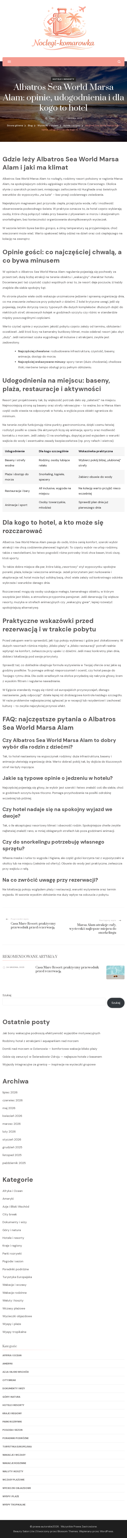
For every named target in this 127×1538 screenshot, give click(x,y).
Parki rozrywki (12, 1254)
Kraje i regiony (12, 1246)
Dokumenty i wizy (14, 1222)
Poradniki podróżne (15, 1269)
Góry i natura (11, 1230)
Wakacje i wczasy (14, 1285)
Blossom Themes (68, 1531)
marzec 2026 (11, 1124)
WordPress (106, 1531)
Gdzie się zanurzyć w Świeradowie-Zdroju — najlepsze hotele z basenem (52, 1057)
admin (52, 118)
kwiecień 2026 (12, 1116)
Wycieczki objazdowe (17, 1316)
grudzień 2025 (12, 1147)
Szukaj (6, 995)
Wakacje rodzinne (14, 1293)
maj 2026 (8, 1108)
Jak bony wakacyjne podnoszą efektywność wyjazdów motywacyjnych (51, 1033)
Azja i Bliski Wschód (15, 1207)
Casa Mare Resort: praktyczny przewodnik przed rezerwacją (67, 969)
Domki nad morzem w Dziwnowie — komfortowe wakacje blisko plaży (49, 1049)
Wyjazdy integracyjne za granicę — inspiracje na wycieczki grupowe (49, 1064)
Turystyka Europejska (17, 1277)
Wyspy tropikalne (14, 1332)
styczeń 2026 (11, 1139)
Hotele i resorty (63, 79)
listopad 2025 (12, 1155)
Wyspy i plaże (11, 1324)
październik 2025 (14, 1163)
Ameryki (8, 1199)
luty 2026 (9, 1132)
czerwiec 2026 (12, 1100)
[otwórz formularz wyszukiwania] (119, 61)
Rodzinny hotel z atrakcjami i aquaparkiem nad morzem (40, 1041)
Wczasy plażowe (13, 1308)
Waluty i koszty (12, 1300)
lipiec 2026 (10, 1092)
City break (9, 1214)
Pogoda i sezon (12, 1261)
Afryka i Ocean (12, 1191)
